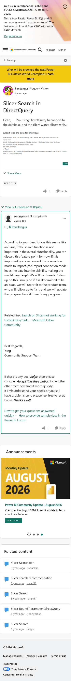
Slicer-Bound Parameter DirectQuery (35, 609)
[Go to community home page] (23, 50)
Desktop (11, 60)
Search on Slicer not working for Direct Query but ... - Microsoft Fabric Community (35, 320)
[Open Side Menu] (5, 50)
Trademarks (10, 663)
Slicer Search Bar (22, 563)
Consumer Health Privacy (18, 674)
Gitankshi (33, 568)
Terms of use (58, 655)
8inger (30, 629)
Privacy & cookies (36, 655)
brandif (32, 598)
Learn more (13, 520)
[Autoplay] (29, 534)
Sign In (62, 49)
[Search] (40, 49)
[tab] (34, 534)
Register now (13, 36)
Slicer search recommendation (31, 578)
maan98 (31, 583)
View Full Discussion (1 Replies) (23, 207)
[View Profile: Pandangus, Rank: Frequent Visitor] (8, 90)
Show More (14, 173)
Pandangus (21, 88)
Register (50, 49)
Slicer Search (19, 593)
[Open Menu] (65, 60)
